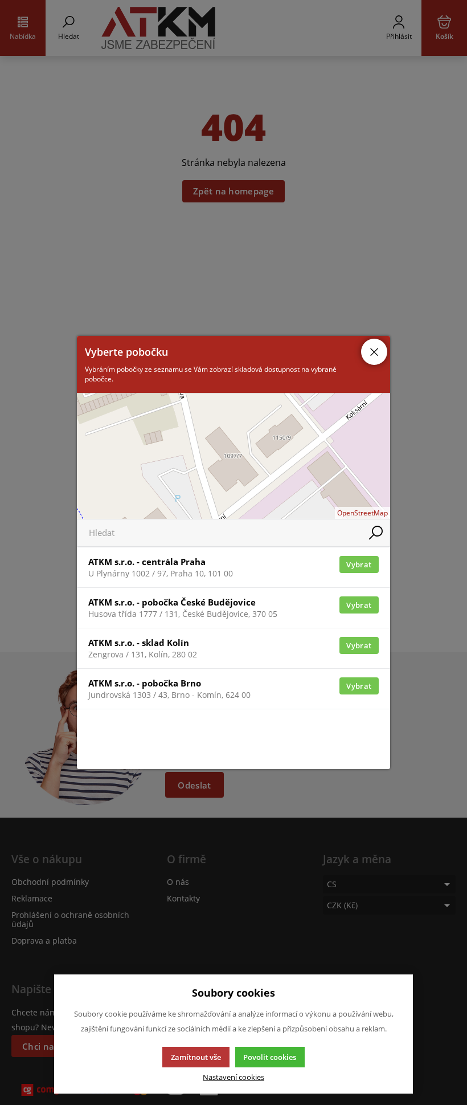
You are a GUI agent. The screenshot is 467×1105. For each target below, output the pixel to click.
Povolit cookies (269, 1057)
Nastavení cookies (233, 1077)
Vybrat (358, 564)
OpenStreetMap (362, 513)
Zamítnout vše (196, 1057)
